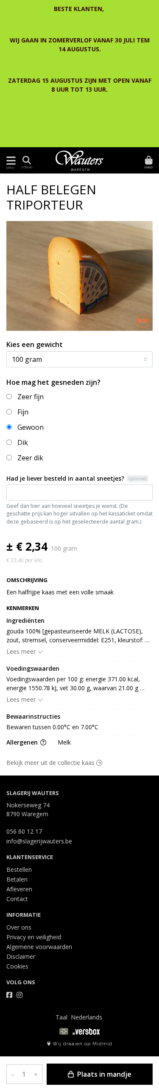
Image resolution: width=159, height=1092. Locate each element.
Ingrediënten (25, 620)
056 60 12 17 (24, 831)
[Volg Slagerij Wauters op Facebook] (9, 995)
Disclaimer (20, 956)
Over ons (18, 927)
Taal (61, 1017)
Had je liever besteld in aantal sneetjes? (65, 478)
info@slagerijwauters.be (39, 841)
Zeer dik (30, 457)
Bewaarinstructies (33, 716)
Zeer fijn (30, 396)
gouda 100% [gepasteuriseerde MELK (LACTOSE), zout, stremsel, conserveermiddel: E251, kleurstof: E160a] (75, 635)
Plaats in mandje (103, 1074)
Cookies (17, 966)
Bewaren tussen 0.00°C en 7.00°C (52, 727)
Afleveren (19, 889)
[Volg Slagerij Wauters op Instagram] (19, 995)
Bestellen (19, 869)
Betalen (17, 879)
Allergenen (22, 742)
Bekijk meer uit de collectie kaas (51, 763)
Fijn (22, 412)
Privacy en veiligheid (33, 937)
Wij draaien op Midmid (81, 1044)
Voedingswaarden (32, 668)
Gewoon (30, 427)
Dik (22, 442)
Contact (17, 899)
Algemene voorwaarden (39, 947)
